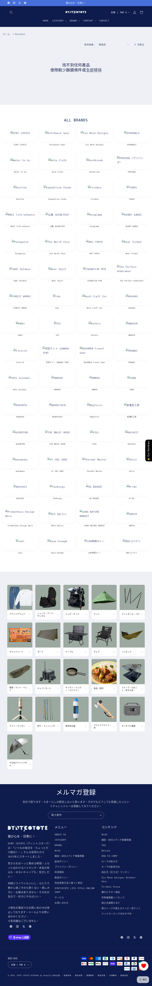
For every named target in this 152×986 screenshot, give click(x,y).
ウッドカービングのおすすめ (117, 913)
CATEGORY (60, 840)
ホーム (6, 34)
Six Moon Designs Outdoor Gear (119, 879)
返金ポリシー (62, 861)
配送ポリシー (62, 877)
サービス (59, 897)
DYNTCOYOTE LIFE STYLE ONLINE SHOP (75, 890)
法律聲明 (113, 975)
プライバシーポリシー (66, 866)
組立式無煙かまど (111, 903)
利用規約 (59, 872)
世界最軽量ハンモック (113, 897)
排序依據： (90, 44)
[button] (11, 12)
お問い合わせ (62, 903)
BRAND (58, 845)
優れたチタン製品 (111, 892)
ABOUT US (60, 834)
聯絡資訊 (124, 975)
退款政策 (67, 975)
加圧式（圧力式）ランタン (115, 872)
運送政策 (101, 975)
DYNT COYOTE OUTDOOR (28, 975)
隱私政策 (79, 975)
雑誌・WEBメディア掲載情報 (69, 856)
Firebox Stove (111, 886)
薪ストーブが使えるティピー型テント (121, 908)
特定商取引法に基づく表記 (69, 883)
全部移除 (94, 70)
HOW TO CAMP (109, 856)
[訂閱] (100, 815)
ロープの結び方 (110, 861)
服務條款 (90, 975)
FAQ (104, 845)
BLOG (57, 850)
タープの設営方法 (111, 866)
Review (106, 850)
